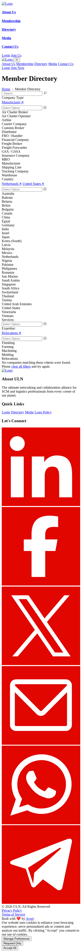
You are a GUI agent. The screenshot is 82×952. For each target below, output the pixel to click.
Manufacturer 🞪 (13, 102)
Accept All (9, 948)
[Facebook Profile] (41, 584)
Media (52, 64)
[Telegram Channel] (41, 902)
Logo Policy (43, 412)
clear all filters (21, 366)
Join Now (17, 68)
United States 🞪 (33, 184)
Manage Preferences (16, 938)
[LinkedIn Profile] (41, 505)
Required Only (12, 943)
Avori (30, 918)
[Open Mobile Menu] (17, 59)
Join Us (16, 55)
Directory (40, 64)
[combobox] (41, 108)
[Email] (41, 743)
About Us (8, 64)
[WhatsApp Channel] (41, 823)
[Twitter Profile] (41, 664)
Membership (24, 64)
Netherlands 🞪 (12, 184)
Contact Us (65, 64)
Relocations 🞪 (11, 333)
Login (6, 55)
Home (6, 89)
